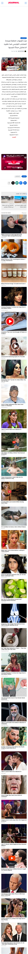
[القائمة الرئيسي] (26, 3)
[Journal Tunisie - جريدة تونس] (14, 3)
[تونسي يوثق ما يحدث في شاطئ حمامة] (20, 199)
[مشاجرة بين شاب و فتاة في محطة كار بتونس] (7, 199)
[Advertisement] (14, 22)
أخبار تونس (23, 38)
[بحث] (2, 3)
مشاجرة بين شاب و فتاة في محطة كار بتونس (7, 206)
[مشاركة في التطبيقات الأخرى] (9, 183)
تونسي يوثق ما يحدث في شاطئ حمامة (20, 206)
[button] (20, 183)
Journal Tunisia (21, 51)
